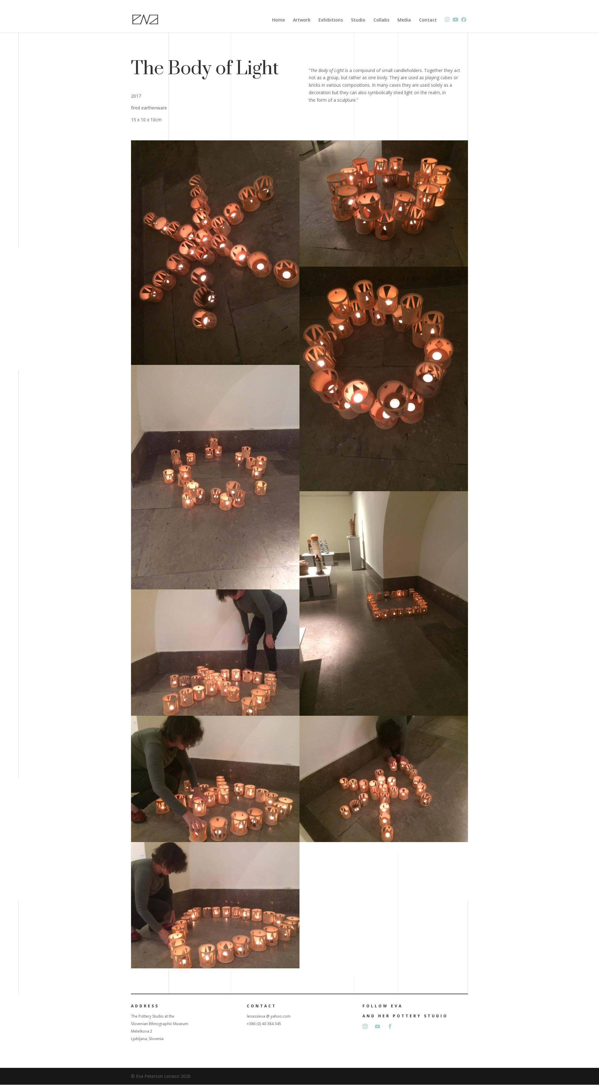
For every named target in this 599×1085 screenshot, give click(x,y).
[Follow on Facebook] (390, 1026)
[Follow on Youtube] (377, 1026)
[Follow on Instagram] (365, 1026)
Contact (428, 20)
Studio (358, 20)
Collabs (381, 20)
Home (278, 20)
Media (404, 20)
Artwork (301, 20)
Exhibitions (331, 20)
